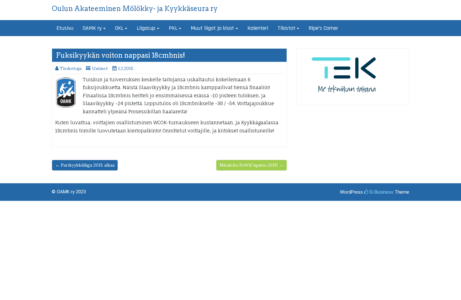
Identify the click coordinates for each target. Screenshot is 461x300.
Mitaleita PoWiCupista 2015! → (251, 165)
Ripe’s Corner (323, 28)
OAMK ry (92, 28)
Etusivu (64, 28)
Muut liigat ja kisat (212, 28)
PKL (173, 28)
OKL (119, 28)
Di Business (380, 192)
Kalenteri (257, 28)
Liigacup (146, 28)
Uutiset (100, 68)
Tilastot (286, 28)
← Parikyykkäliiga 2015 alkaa (84, 165)
